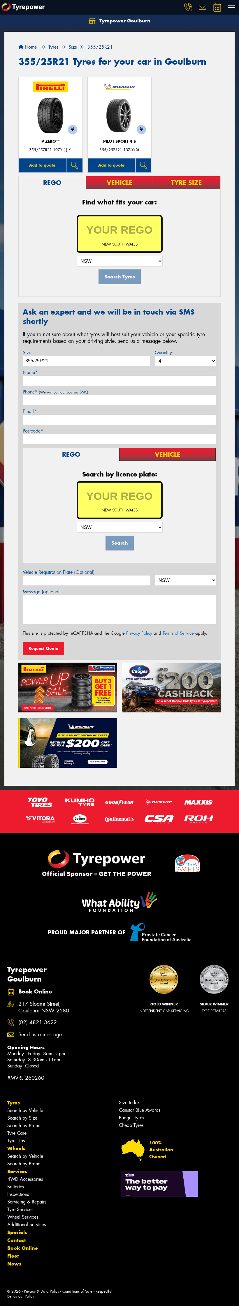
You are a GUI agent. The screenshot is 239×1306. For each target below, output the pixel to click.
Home (30, 47)
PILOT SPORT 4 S (119, 141)
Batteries (15, 1187)
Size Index (129, 1102)
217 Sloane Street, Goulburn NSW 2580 (43, 1007)
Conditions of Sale (77, 1291)
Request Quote (43, 648)
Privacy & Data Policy (41, 1291)
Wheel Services (22, 1217)
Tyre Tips (16, 1141)
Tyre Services (20, 1209)
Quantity (163, 353)
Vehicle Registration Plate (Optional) (59, 572)
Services (17, 1171)
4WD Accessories (25, 1179)
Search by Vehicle (25, 1110)
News (14, 1264)
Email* (29, 411)
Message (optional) (42, 592)
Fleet (13, 1256)
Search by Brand (24, 1126)
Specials (17, 1232)
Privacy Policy (139, 633)
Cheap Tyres (131, 1125)
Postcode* (33, 431)
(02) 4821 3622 (37, 1022)
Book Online (22, 1248)
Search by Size (22, 1118)
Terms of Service (178, 633)
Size (27, 353)
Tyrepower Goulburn (124, 20)
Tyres (13, 1102)
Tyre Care (17, 1133)
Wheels (16, 1148)
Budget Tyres (131, 1118)
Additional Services (26, 1225)
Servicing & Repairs (26, 1202)
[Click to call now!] (188, 7)
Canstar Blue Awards (139, 1110)
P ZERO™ (50, 141)
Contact (16, 1240)
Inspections (18, 1194)
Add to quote (42, 165)
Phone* (55, 392)
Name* (30, 372)
